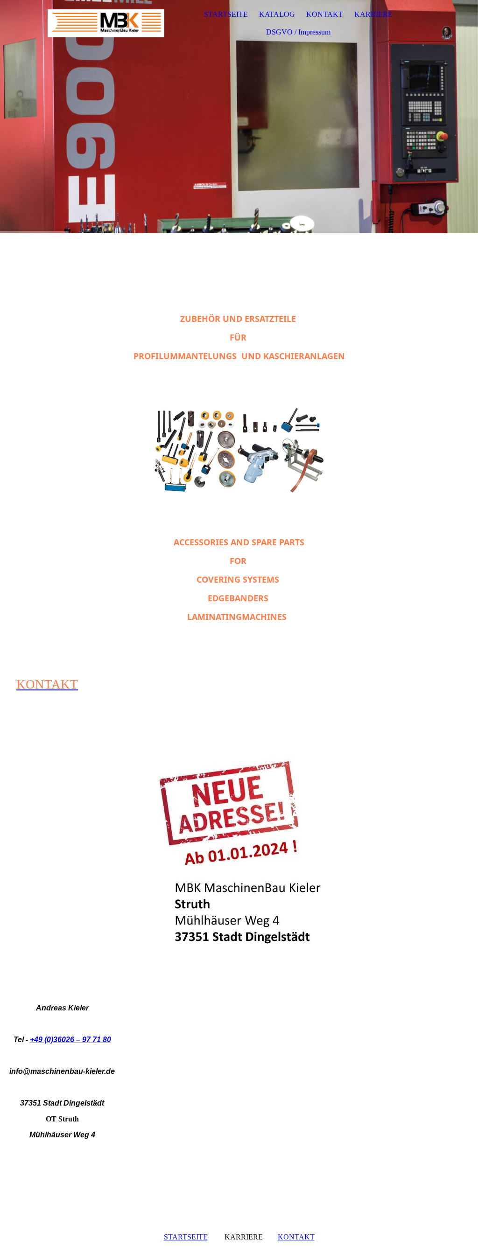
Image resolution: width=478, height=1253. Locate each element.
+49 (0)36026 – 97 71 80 (70, 1040)
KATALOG (277, 14)
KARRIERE (373, 14)
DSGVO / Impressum (298, 32)
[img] (106, 23)
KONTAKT (324, 14)
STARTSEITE (226, 14)
